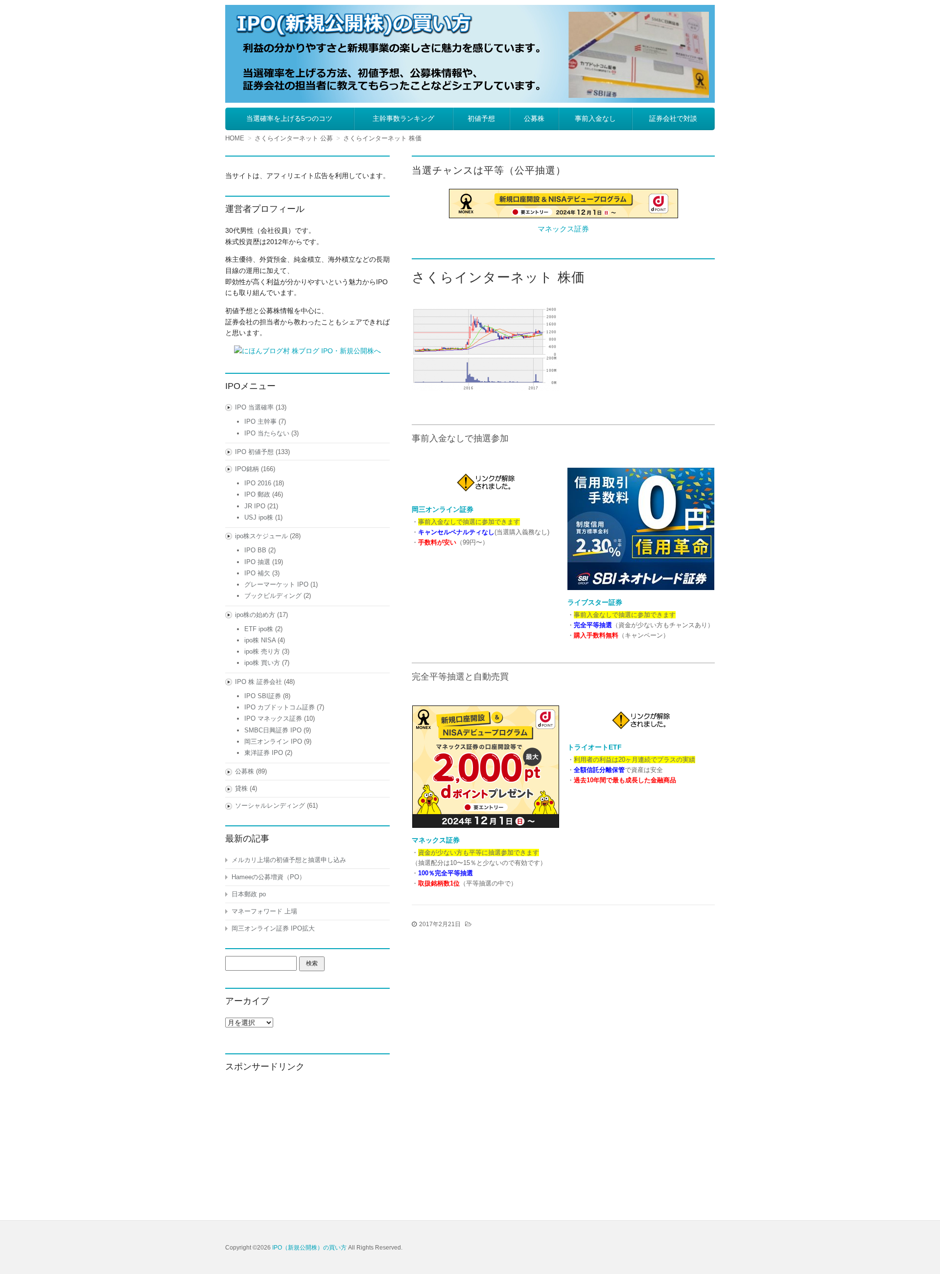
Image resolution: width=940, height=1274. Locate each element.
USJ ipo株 (258, 517)
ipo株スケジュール (261, 536)
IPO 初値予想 (254, 451)
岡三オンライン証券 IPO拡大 (273, 928)
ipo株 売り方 (262, 651)
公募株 (534, 118)
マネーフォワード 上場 (264, 911)
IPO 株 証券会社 (258, 681)
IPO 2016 (257, 483)
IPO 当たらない (266, 433)
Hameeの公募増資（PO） (269, 877)
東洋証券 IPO (263, 752)
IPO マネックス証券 (273, 718)
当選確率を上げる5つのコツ (289, 118)
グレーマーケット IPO (276, 584)
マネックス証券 (563, 229)
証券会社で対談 (673, 118)
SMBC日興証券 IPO (273, 730)
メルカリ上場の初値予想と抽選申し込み (289, 860)
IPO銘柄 (247, 469)
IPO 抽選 (257, 562)
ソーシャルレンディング (270, 805)
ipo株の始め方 (255, 614)
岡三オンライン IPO (273, 741)
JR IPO (254, 506)
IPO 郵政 (257, 494)
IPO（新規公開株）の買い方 (309, 1247)
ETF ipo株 (258, 629)
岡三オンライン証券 (442, 509)
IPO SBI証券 (262, 696)
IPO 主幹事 (260, 421)
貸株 (241, 788)
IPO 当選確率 (254, 407)
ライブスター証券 (594, 602)
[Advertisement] (307, 1144)
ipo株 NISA (260, 640)
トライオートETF (594, 747)
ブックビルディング (273, 595)
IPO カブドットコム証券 (279, 707)
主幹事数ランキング (403, 118)
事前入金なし (595, 118)
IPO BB (255, 550)
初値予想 (481, 118)
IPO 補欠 (257, 573)
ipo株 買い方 (262, 662)
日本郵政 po (249, 894)
